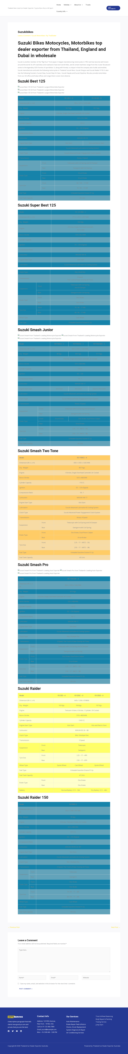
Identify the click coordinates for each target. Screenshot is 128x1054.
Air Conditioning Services (75, 1033)
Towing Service (101, 1022)
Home (59, 5)
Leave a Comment (24, 36)
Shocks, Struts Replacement (76, 1027)
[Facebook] (8, 1031)
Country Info (61, 11)
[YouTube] (17, 1031)
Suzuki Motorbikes (38, 36)
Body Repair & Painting (104, 1019)
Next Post (115, 927)
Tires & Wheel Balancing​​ (104, 1016)
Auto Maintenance (72, 1021)
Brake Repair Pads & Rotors (76, 1024)
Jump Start (99, 1025)
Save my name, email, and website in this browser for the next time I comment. (47, 984)
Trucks (88, 5)
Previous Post (14, 927)
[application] (70, 5)
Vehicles (66, 5)
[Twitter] (13, 1031)
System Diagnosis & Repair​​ (75, 1030)
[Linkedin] (21, 1031)
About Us (77, 5)
